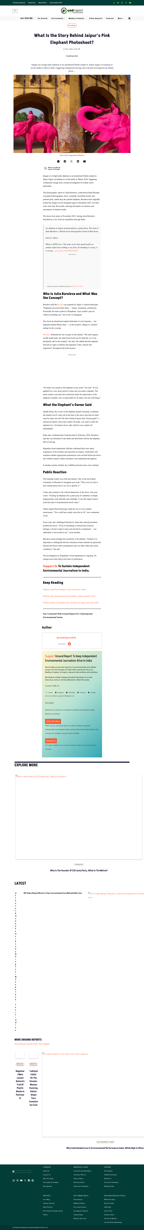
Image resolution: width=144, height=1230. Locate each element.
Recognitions (47, 1186)
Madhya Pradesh (20, 1064)
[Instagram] (122, 2)
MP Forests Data (109, 1199)
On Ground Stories (80, 1207)
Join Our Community (111, 1182)
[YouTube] (21, 1180)
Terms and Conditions (81, 1186)
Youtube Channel (19, 3)
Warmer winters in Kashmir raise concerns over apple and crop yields (71, 603)
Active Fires (108, 1211)
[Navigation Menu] (14, 11)
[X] (118, 2)
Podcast (110, 18)
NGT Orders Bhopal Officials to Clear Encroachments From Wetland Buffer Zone (53, 893)
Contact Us (46, 1175)
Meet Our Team (48, 1178)
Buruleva (46, 335)
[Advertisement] (72, 270)
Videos (45, 1215)
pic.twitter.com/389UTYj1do (66, 250)
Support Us (50, 566)
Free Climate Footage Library (53, 1211)
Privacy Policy (78, 1178)
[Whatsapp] (114, 2)
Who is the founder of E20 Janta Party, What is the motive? (79, 870)
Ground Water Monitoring (113, 1222)
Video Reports (95, 18)
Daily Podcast (47, 1207)
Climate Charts (109, 1215)
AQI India (107, 1207)
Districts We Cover (80, 1218)
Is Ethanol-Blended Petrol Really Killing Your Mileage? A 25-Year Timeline (16, 961)
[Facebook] (126, 2)
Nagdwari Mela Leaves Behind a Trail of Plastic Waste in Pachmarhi (20, 1085)
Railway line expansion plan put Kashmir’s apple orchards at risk (69, 596)
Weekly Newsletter (110, 1175)
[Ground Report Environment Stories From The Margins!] (72, 10)
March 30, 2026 (77, 286)
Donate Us (32, 3)
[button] (33, 18)
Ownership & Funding (50, 1182)
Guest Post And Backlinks (82, 1171)
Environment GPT (56, 3)
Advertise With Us (80, 1175)
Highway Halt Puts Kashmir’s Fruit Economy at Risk (64, 589)
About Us (46, 1171)
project (60, 305)
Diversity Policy (79, 1182)
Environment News (105, 1142)
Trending (72, 25)
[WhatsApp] (13, 1180)
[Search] (129, 18)
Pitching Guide (109, 1186)
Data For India (109, 1203)
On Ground (43, 18)
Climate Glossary (49, 1203)
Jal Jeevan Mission (110, 1218)
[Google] (32, 1180)
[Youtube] (130, 2)
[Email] (69, 643)
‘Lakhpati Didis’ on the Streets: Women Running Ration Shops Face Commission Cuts (33, 1088)
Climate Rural (78, 1215)
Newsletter (43, 3)
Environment (78, 1199)
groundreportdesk (72, 56)
